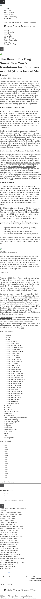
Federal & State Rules (11, 411)
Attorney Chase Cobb (11, 353)
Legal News (8, 424)
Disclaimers (5, 598)
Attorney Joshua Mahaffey (13, 377)
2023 (6, 451)
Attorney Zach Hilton (11, 404)
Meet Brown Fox (35, 580)
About (6, 9)
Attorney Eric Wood (11, 363)
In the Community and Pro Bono (15, 418)
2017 (6, 463)
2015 (6, 467)
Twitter (33, 26)
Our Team (7, 11)
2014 (6, 469)
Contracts (7, 405)
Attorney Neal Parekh (11, 389)
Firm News (8, 414)
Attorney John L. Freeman (13, 373)
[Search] (2, 485)
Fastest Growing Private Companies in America (18, 303)
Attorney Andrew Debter (13, 345)
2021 (6, 455)
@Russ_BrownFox (6, 239)
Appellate (7, 335)
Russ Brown (17, 78)
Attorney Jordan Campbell (13, 375)
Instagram (26, 26)
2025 (6, 447)
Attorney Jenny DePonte (12, 369)
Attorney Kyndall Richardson (14, 379)
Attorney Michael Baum (12, 385)
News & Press (9, 15)
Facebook (17, 26)
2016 (6, 465)
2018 (6, 461)
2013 (6, 471)
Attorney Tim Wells (11, 401)
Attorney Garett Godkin (12, 367)
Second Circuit (13, 202)
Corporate (7, 408)
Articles (7, 339)
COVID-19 (8, 410)
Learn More (4, 272)
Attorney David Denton (12, 359)
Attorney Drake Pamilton (13, 361)
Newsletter (19, 22)
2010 (6, 477)
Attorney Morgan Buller (12, 387)
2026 (6, 445)
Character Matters (6, 318)
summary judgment (12, 196)
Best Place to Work (27, 306)
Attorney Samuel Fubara (12, 397)
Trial (6, 436)
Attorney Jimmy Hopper (12, 371)
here (11, 179)
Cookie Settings (26, 596)
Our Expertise (9, 13)
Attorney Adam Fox (11, 341)
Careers (32, 22)
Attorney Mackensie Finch (13, 381)
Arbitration (8, 337)
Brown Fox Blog (10, 44)
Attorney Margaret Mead (13, 383)
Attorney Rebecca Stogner (13, 393)
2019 (6, 459)
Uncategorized (9, 438)
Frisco (34, 290)
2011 (6, 475)
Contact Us (8, 19)
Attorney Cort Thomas (12, 357)
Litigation (7, 426)
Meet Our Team (5, 569)
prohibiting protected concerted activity (21, 167)
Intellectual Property (11, 420)
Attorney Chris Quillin (12, 355)
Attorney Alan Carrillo (12, 343)
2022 (6, 453)
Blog (8, 22)
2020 (6, 457)
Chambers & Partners (31, 296)
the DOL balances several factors (19, 117)
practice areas (16, 282)
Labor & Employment (12, 422)
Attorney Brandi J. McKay (13, 347)
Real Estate (8, 432)
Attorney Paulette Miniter (13, 391)
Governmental (9, 416)
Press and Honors (10, 430)
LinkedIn (9, 26)
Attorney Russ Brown (12, 395)
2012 (6, 473)
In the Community (10, 17)
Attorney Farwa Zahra (12, 365)
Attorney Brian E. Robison (13, 349)
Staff (6, 434)
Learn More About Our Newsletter (12, 509)
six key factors (25, 216)
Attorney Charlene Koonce (13, 351)
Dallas (26, 290)
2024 (6, 449)
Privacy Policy (13, 596)
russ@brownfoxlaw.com (24, 239)
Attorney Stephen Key (12, 399)
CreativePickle (31, 598)
